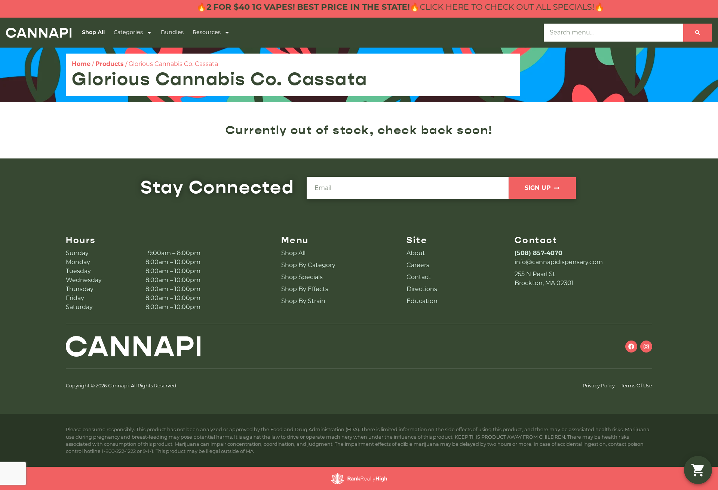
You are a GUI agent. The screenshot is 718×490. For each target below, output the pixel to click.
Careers (417, 265)
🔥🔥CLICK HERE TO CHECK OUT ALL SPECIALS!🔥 (386, 7)
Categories (128, 32)
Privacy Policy (599, 385)
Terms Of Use (636, 385)
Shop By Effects (304, 289)
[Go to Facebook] (631, 347)
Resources (207, 32)
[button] (698, 470)
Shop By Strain (303, 301)
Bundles (172, 32)
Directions (421, 289)
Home (81, 63)
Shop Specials (302, 277)
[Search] (697, 33)
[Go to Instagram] (646, 347)
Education (422, 301)
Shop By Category (308, 265)
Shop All (93, 32)
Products (109, 63)
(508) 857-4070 (538, 253)
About (415, 253)
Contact (418, 277)
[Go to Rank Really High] (359, 478)
